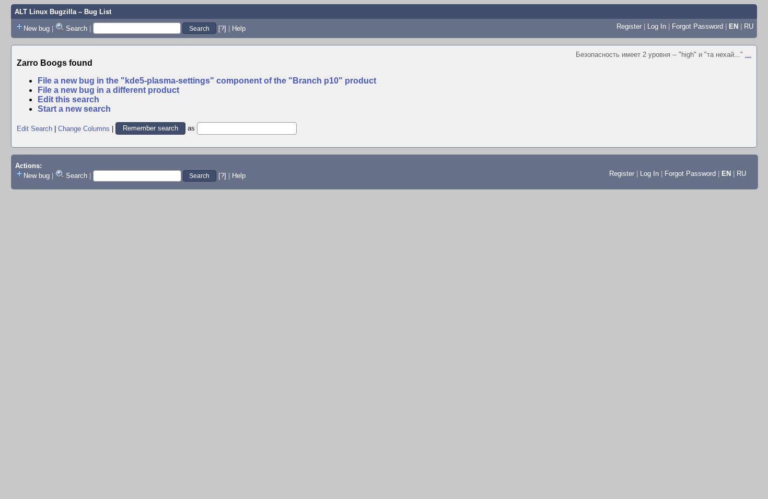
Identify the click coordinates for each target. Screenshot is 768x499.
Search (76, 28)
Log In (656, 26)
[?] (222, 28)
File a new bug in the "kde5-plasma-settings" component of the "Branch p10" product (207, 80)
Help (239, 28)
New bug (37, 28)
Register (629, 26)
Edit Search (34, 128)
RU (748, 26)
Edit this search (68, 99)
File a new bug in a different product (108, 90)
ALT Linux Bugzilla (45, 12)
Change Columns (84, 128)
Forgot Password (697, 26)
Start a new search (74, 108)
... (748, 54)
